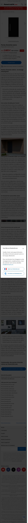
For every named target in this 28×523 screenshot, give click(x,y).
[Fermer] (23, 248)
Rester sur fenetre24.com (14, 269)
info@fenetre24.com (8, 264)
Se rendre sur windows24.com (15, 273)
